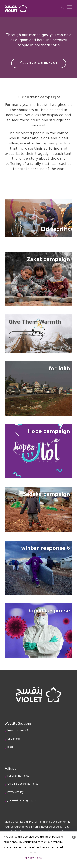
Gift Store (13, 739)
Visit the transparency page (38, 63)
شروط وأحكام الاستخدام (21, 800)
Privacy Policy (15, 792)
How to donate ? (17, 731)
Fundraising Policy (18, 776)
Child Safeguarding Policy (22, 784)
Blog (10, 747)
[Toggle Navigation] (69, 8)
